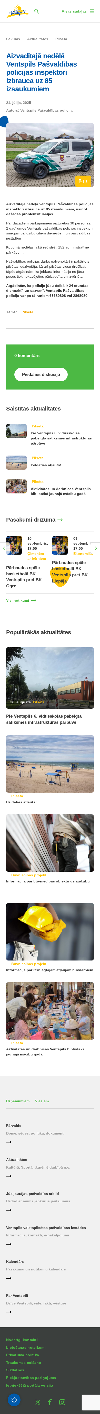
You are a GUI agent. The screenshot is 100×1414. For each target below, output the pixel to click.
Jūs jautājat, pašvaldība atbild (32, 1193)
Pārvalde (13, 1125)
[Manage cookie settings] (14, 1400)
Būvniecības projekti (29, 875)
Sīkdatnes (15, 1370)
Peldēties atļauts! (46, 465)
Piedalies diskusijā (41, 374)
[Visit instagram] (62, 1402)
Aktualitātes (16, 1159)
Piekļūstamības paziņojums (31, 1378)
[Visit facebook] (50, 1402)
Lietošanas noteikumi (26, 1347)
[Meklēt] (36, 11)
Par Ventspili (17, 1295)
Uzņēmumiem (17, 1101)
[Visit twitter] (38, 1402)
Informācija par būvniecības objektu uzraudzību (48, 881)
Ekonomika (83, 554)
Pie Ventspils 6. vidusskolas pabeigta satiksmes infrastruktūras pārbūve (61, 438)
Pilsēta (38, 426)
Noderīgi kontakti (22, 1340)
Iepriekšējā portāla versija (29, 1385)
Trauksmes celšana (23, 1363)
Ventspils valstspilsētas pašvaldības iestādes (46, 1227)
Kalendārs (15, 1261)
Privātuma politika (22, 1355)
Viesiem (42, 1101)
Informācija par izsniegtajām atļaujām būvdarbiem (49, 970)
